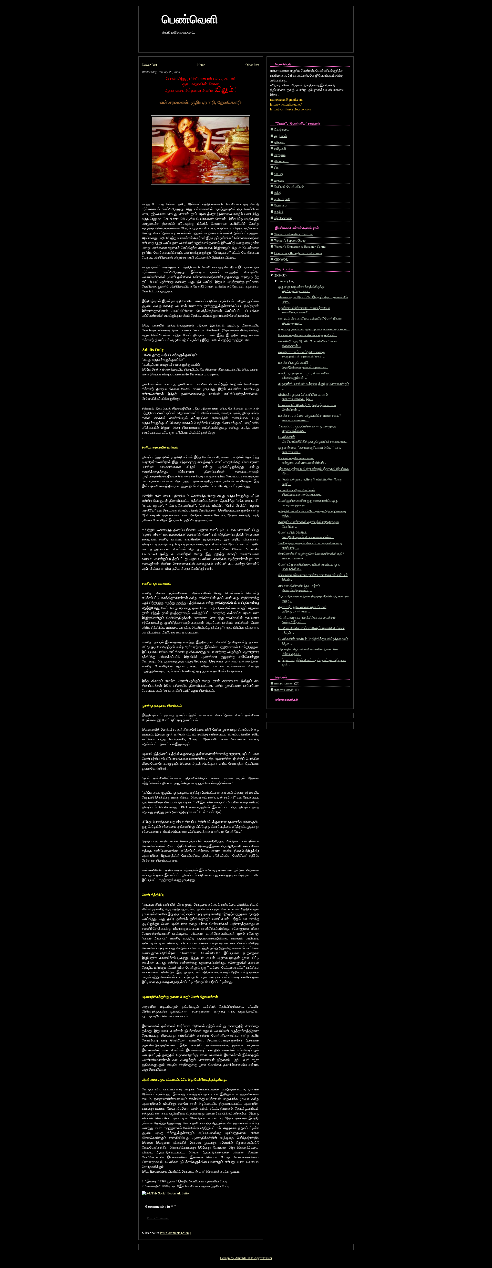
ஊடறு (278, 174)
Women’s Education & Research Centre (300, 246)
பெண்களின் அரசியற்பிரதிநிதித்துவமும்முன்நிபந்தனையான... (312, 439)
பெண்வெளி (190, 19)
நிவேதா (279, 142)
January (283, 281)
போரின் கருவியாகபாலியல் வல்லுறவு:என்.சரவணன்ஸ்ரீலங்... (302, 460)
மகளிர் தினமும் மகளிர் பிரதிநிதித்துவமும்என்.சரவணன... (303, 364)
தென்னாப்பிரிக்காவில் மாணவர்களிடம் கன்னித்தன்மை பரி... (304, 310)
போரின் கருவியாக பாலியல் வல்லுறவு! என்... (307, 335)
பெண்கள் (280, 205)
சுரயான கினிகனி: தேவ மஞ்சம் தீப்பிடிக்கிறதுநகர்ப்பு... (299, 588)
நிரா (277, 167)
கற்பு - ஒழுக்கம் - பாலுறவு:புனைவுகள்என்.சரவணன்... (314, 329)
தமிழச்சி (280, 148)
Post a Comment (158, 1218)
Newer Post (149, 65)
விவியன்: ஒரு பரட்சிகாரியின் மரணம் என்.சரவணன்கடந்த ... (303, 396)
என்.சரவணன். (284, 690)
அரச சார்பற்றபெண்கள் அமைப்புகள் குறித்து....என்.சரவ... (302, 609)
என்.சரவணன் (283, 683)
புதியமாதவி (282, 199)
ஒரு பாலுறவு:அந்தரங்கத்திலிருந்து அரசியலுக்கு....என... (301, 288)
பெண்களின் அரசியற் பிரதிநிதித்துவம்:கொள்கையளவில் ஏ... (306, 534)
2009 (277, 275)
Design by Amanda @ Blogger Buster (246, 1257)
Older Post (252, 65)
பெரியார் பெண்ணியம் (289, 186)
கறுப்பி (278, 212)
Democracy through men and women (298, 253)
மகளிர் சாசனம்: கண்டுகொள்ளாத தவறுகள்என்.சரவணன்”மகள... (301, 354)
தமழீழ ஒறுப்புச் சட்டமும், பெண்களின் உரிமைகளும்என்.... (303, 375)
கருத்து (279, 180)
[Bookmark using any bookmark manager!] (166, 1193)
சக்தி (277, 193)
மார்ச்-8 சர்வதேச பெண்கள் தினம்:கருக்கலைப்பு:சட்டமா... (300, 492)
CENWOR (281, 259)
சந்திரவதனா (283, 218)
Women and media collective (293, 234)
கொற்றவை (281, 129)
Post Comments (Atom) (175, 1233)
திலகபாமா (281, 161)
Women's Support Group (289, 240)
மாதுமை (279, 155)
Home (201, 65)
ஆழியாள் (280, 136)
